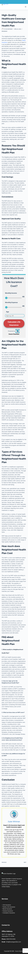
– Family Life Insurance (8, 907)
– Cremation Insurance (8, 913)
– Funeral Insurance (7, 911)
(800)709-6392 (10, 939)
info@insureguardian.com (13, 942)
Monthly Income (11, 293)
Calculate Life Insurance (14, 323)
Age (7, 312)
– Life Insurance (6, 905)
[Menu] (25, 6)
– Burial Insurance (7, 909)
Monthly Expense (11, 302)
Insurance (4, 31)
